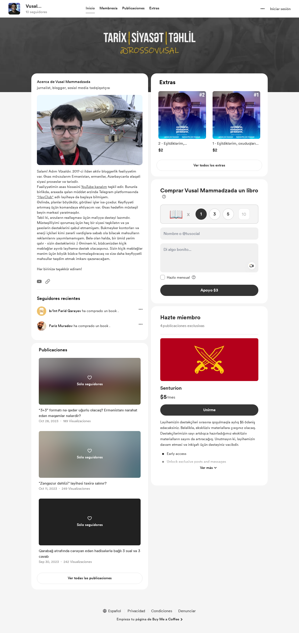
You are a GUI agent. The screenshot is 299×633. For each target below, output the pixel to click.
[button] (90, 8)
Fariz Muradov (61, 326)
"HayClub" (45, 197)
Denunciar (187, 611)
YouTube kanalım (94, 187)
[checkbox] (175, 277)
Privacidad (136, 611)
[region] (209, 124)
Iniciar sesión (280, 9)
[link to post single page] (89, 391)
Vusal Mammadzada (41, 6)
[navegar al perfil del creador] (14, 8)
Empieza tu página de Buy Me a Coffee (148, 619)
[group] (182, 121)
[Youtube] (39, 281)
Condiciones (161, 611)
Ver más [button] (206, 467)
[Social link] (47, 281)
